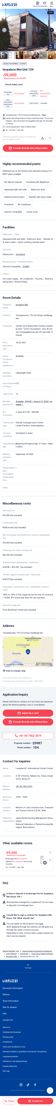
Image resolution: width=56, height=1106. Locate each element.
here (41, 923)
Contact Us (8, 1020)
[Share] (42, 138)
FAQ (4, 1013)
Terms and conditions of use (14, 1047)
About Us (6, 1027)
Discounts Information (13, 988)
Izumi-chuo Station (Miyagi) (42, 954)
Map (44, 115)
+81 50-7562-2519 (24, 786)
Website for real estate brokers (15, 1061)
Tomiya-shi (24, 954)
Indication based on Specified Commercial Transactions (25, 1052)
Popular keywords (10, 1066)
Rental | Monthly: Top (11, 951)
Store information (11, 1001)
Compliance (7, 1042)
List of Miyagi (11, 954)
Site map (6, 1071)
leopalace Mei (22, 305)
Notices (6, 994)
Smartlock (20, 254)
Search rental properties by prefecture (37, 951)
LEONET (26, 266)
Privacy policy (8, 1037)
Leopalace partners (10, 1056)
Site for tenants (10, 1007)
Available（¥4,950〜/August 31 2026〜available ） (34, 403)
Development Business (12, 1032)
